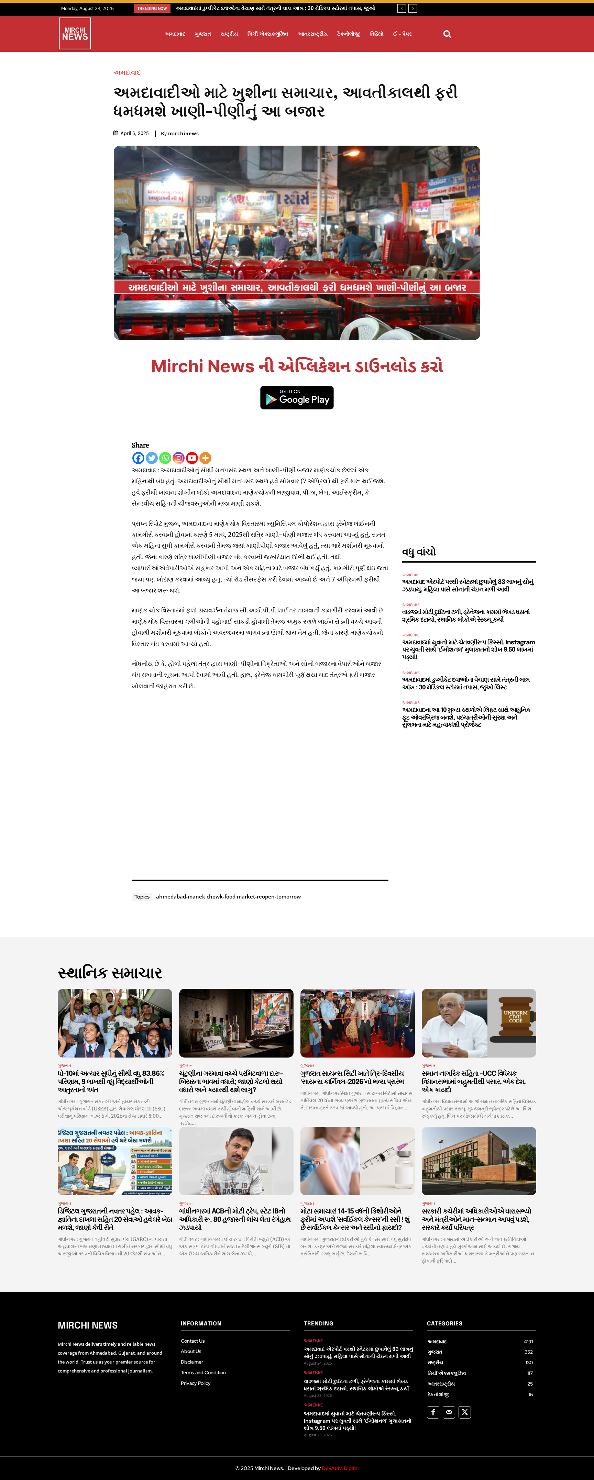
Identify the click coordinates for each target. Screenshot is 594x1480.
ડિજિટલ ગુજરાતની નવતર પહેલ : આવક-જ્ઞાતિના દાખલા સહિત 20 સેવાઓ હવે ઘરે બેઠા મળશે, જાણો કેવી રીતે (115, 1220)
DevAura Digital (340, 1468)
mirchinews (183, 134)
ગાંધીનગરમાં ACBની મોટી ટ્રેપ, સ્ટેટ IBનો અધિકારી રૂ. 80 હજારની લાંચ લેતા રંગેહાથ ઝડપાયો (234, 1220)
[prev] (401, 8)
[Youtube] (192, 458)
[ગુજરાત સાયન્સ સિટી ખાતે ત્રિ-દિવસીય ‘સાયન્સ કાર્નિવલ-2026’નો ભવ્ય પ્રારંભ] (357, 1023)
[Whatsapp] (165, 458)
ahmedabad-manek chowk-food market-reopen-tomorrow (228, 896)
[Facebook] (138, 458)
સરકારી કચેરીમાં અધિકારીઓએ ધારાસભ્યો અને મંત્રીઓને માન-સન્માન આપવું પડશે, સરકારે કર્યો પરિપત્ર (476, 1220)
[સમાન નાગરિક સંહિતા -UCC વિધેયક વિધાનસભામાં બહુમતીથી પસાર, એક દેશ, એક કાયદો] (479, 1023)
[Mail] (449, 1412)
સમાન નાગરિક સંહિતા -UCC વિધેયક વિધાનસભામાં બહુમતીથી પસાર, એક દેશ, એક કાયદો (474, 1082)
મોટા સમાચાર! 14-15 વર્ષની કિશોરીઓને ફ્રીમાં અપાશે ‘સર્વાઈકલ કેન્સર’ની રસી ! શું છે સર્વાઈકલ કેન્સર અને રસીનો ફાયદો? (354, 1220)
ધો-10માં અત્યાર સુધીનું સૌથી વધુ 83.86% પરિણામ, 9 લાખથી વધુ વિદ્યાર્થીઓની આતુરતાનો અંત (111, 1082)
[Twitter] (152, 458)
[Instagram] (179, 458)
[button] (447, 34)
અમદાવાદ (127, 72)
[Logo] (75, 35)
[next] (412, 8)
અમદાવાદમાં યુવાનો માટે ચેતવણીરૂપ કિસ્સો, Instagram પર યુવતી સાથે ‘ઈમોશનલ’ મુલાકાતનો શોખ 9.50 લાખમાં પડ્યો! (468, 650)
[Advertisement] (260, 784)
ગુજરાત (65, 1066)
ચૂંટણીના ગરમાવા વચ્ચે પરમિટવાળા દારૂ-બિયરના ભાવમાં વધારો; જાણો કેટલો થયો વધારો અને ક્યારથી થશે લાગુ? (231, 1082)
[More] (205, 458)
